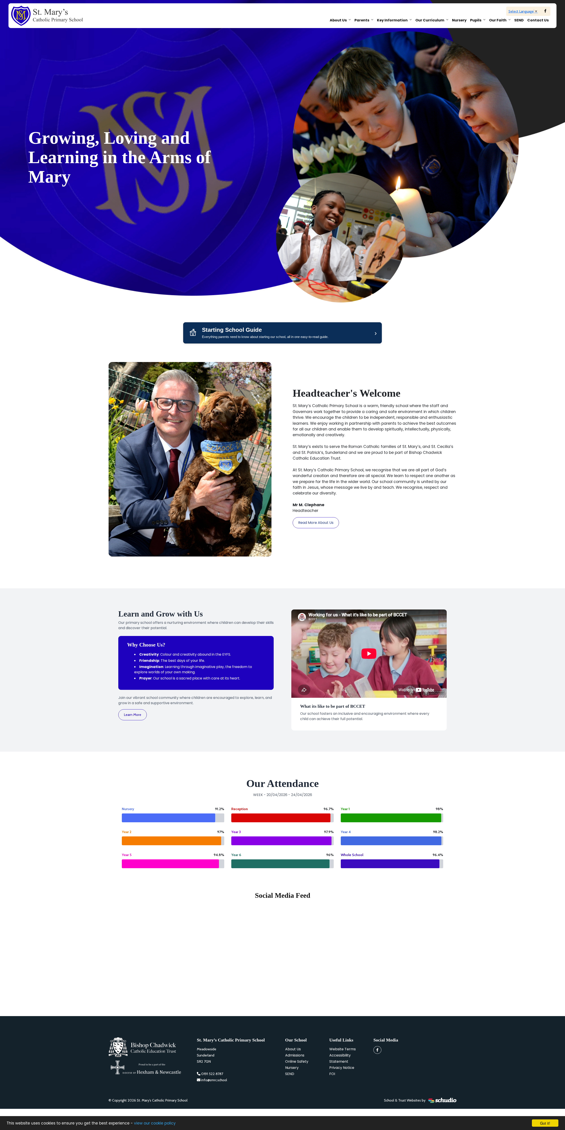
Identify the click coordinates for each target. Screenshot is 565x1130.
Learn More (132, 715)
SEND (519, 20)
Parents (361, 20)
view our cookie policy (155, 1123)
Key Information (392, 20)
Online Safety (296, 1061)
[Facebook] (545, 11)
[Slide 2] (286, 311)
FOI (332, 1073)
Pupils (475, 20)
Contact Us (538, 20)
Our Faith (498, 20)
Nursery (459, 20)
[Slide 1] (278, 311)
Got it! (545, 1123)
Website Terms (342, 1049)
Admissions (294, 1055)
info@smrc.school (214, 1080)
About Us (338, 20)
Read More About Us (315, 522)
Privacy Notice (341, 1067)
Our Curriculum (429, 20)
